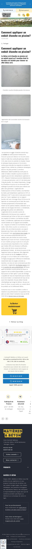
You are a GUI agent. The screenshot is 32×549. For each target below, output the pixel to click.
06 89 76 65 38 (9, 10)
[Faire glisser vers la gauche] (2, 418)
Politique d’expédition (17, 541)
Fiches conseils (11, 454)
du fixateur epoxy (21, 265)
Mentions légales (25, 544)
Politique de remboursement (18, 536)
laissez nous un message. (16, 296)
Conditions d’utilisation (25, 539)
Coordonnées (16, 546)
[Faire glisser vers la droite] (6, 418)
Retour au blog (17, 322)
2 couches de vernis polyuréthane (13, 267)
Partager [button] (5, 43)
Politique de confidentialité (10, 539)
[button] (27, 15)
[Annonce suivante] (30, 4)
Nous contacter (11, 460)
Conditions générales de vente (12, 544)
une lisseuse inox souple (20, 233)
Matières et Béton (11, 534)
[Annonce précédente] (2, 4)
